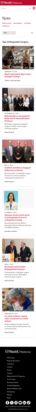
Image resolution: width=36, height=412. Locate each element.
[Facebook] (7, 403)
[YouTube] (20, 403)
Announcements (12, 382)
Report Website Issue (14, 389)
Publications (6, 26)
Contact (9, 367)
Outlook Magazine (13, 385)
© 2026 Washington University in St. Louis (18, 409)
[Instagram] (16, 403)
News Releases (17, 23)
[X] (12, 403)
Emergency (11, 392)
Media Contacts (6, 23)
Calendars (10, 364)
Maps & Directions (13, 361)
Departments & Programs (16, 376)
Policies (9, 395)
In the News (27, 23)
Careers (9, 373)
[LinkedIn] (24, 403)
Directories (11, 358)
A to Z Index (11, 379)
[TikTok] (28, 403)
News (9, 398)
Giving (9, 370)
